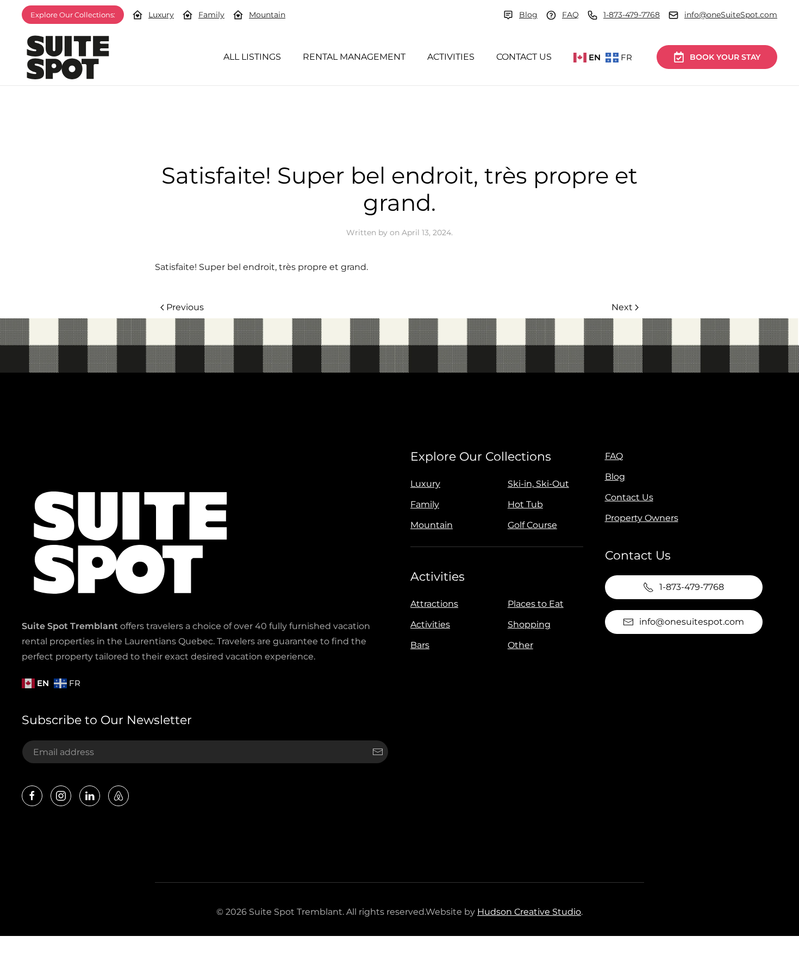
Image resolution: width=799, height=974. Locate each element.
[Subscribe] (378, 752)
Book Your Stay (725, 57)
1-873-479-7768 (631, 15)
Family (211, 15)
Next (622, 307)
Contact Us (524, 57)
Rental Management (354, 57)
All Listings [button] (252, 57)
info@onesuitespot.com (691, 622)
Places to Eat (536, 604)
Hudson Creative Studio (529, 912)
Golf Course (532, 525)
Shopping (529, 624)
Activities (451, 57)
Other (520, 645)
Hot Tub (525, 504)
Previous (185, 307)
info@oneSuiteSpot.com (730, 15)
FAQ (570, 15)
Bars (419, 645)
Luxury (161, 15)
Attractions (434, 604)
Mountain (267, 15)
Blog (528, 15)
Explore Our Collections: (72, 14)
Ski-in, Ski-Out (538, 484)
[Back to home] (68, 57)
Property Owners (641, 518)
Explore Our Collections (480, 456)
